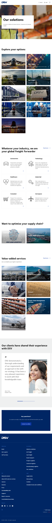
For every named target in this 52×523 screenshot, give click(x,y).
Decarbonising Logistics (32, 466)
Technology (39, 158)
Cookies (28, 481)
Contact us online (26, 424)
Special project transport (11, 96)
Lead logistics (7, 233)
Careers (3, 482)
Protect (30, 292)
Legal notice (29, 476)
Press (3, 487)
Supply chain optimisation (36, 235)
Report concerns (6, 496)
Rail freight (31, 80)
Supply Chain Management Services (36, 301)
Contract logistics (9, 111)
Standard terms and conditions (34, 485)
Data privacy (29, 479)
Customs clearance (9, 308)
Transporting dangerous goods (10, 274)
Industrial (38, 177)
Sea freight (31, 64)
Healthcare (13, 177)
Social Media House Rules (8, 499)
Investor (4, 485)
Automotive (14, 158)
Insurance (6, 290)
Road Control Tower (34, 274)
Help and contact (6, 476)
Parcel (30, 95)
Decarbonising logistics (10, 127)
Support (4, 493)
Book (3, 449)
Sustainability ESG (6, 490)
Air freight (6, 64)
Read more (46, 148)
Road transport (8, 79)
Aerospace (38, 194)
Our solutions (29, 469)
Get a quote (5, 452)
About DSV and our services (8, 479)
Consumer (13, 194)
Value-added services (35, 111)
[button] (20, 401)
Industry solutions (31, 449)
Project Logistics (30, 460)
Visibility (6, 324)
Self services (5, 455)
